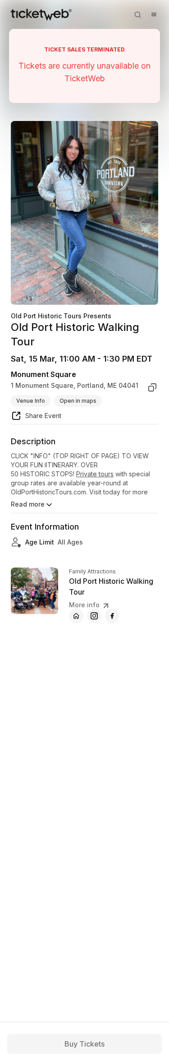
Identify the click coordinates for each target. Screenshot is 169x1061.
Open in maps (77, 400)
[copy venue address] (152, 387)
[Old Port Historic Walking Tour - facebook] (112, 616)
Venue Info (30, 400)
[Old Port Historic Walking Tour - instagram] (94, 616)
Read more (28, 504)
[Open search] (137, 14)
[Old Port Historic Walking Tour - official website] (76, 616)
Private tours (95, 474)
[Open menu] (153, 14)
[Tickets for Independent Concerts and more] (41, 14)
